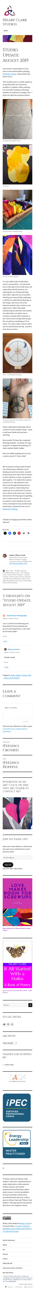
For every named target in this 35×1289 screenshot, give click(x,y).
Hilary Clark (9, 571)
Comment (26, 721)
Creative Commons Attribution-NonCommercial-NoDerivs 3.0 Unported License (17, 1228)
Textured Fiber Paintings (15, 575)
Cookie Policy (12, 1281)
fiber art (21, 577)
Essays (5, 1254)
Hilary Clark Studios (15, 22)
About (5, 1245)
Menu (6, 31)
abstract (26, 575)
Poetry (5, 1259)
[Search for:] (15, 1005)
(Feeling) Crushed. (10, 74)
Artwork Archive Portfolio (12, 1268)
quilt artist (6, 581)
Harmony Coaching (10, 509)
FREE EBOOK (7, 1263)
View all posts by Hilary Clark (18, 563)
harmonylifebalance (15, 579)
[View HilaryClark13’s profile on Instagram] (8, 1024)
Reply (5, 641)
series (20, 581)
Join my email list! (15, 839)
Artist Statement (9, 1240)
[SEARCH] (30, 1005)
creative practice (13, 577)
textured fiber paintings (10, 583)
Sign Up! (8, 865)
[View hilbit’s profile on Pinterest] (12, 1024)
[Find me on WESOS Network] (3, 1168)
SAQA (16, 581)
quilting (12, 581)
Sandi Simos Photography (17, 616)
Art (4, 1249)
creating (5, 577)
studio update (27, 581)
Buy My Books (8, 1273)
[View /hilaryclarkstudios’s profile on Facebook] (4, 1024)
